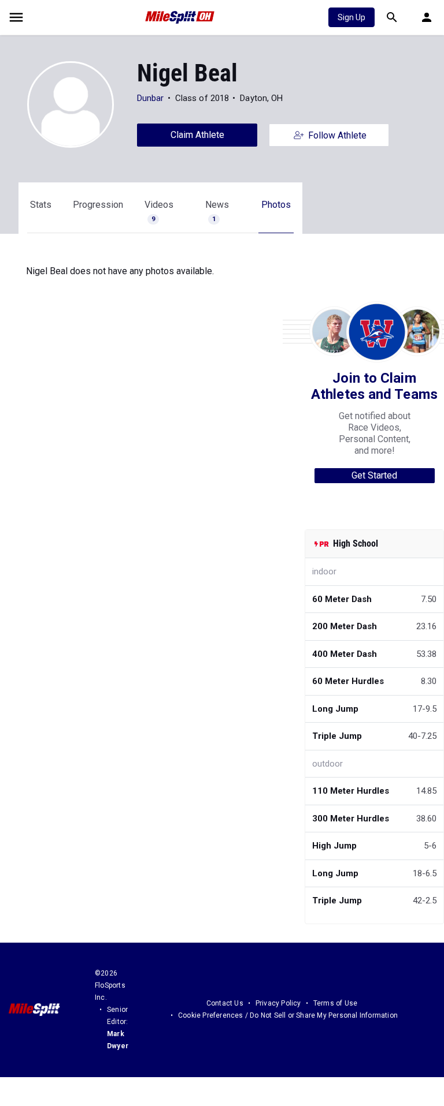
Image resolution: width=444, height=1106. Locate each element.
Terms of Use (335, 1003)
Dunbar (150, 98)
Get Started (374, 475)
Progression (98, 204)
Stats (40, 204)
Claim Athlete (197, 134)
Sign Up (351, 17)
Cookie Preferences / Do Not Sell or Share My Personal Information (288, 1015)
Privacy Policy (278, 1003)
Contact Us (224, 1003)
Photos (276, 204)
